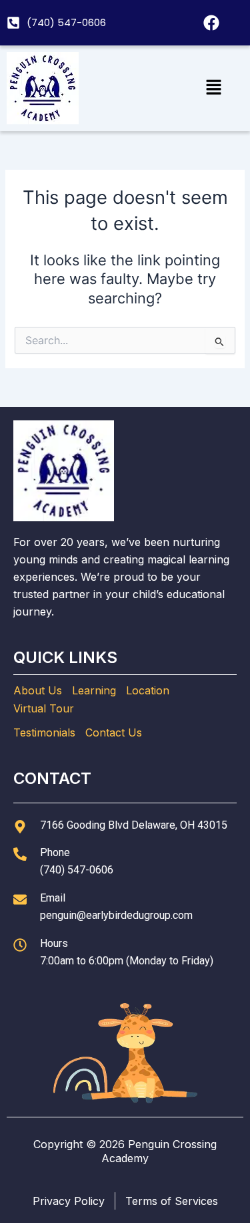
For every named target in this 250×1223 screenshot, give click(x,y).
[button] (213, 88)
